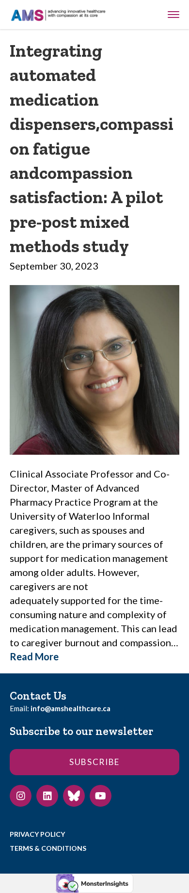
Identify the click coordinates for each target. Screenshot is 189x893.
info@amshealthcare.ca (70, 708)
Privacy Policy (37, 834)
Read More (34, 656)
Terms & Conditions (48, 848)
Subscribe (94, 762)
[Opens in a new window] (21, 796)
